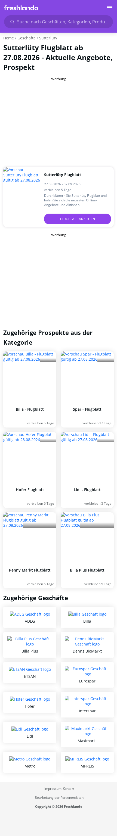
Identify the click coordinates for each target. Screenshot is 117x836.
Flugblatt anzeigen (77, 219)
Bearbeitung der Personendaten (59, 797)
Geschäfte (26, 37)
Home (8, 37)
